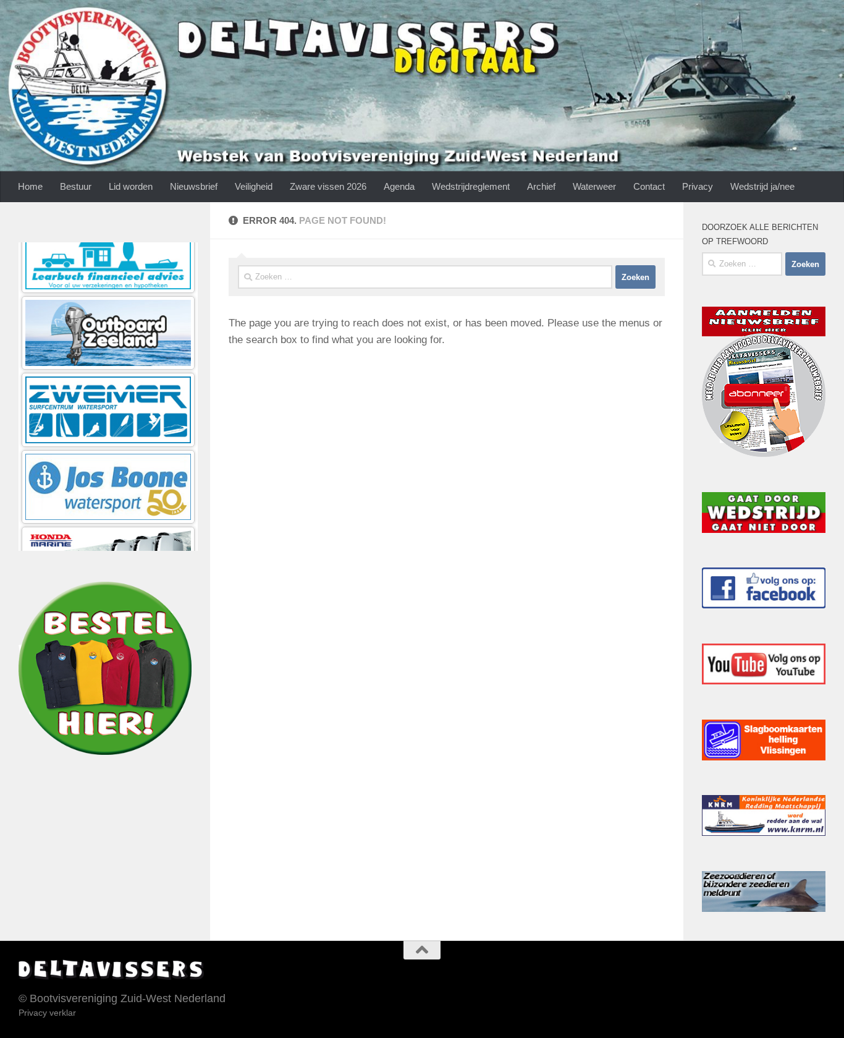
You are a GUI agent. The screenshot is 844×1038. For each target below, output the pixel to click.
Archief (541, 186)
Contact (649, 186)
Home (30, 186)
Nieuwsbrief (193, 186)
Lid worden (131, 186)
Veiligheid (253, 186)
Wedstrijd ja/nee (762, 186)
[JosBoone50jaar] (108, 365)
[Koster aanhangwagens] (108, 518)
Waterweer (594, 186)
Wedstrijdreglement (471, 186)
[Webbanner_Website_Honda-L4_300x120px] (108, 442)
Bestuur (75, 186)
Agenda (399, 186)
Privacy (697, 186)
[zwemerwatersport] (108, 288)
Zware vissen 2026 (328, 186)
